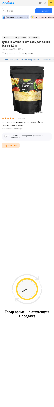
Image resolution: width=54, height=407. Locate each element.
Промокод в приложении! (16, 17)
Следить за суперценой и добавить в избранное (27, 137)
